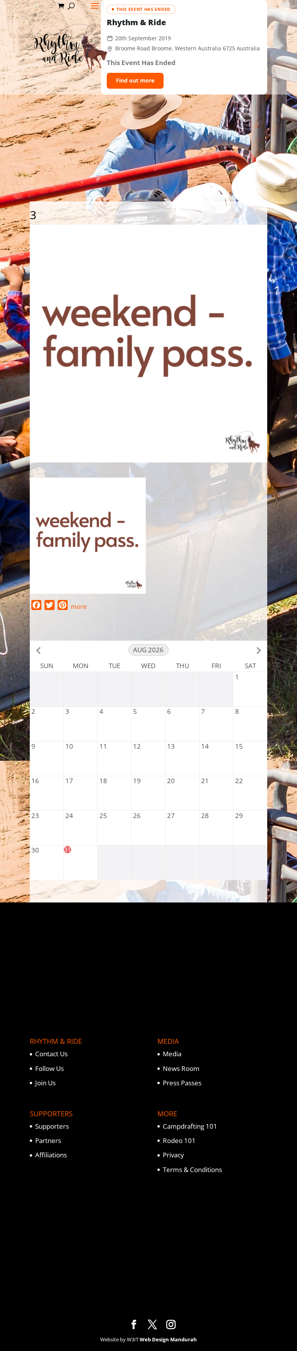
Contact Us (51, 1053)
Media (172, 1053)
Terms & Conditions (192, 1169)
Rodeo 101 (179, 1140)
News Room (181, 1068)
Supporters (52, 1126)
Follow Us (49, 1068)
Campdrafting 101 (190, 1126)
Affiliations (51, 1154)
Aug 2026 (148, 649)
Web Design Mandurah (168, 1339)
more (79, 606)
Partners (48, 1140)
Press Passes (182, 1082)
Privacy (173, 1154)
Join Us (45, 1082)
